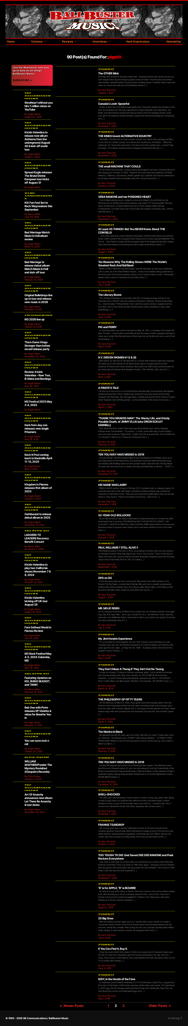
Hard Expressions (138, 41)
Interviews (100, 41)
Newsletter (173, 41)
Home (11, 41)
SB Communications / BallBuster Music (46, 1018)
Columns (37, 41)
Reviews (67, 41)
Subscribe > (22, 80)
